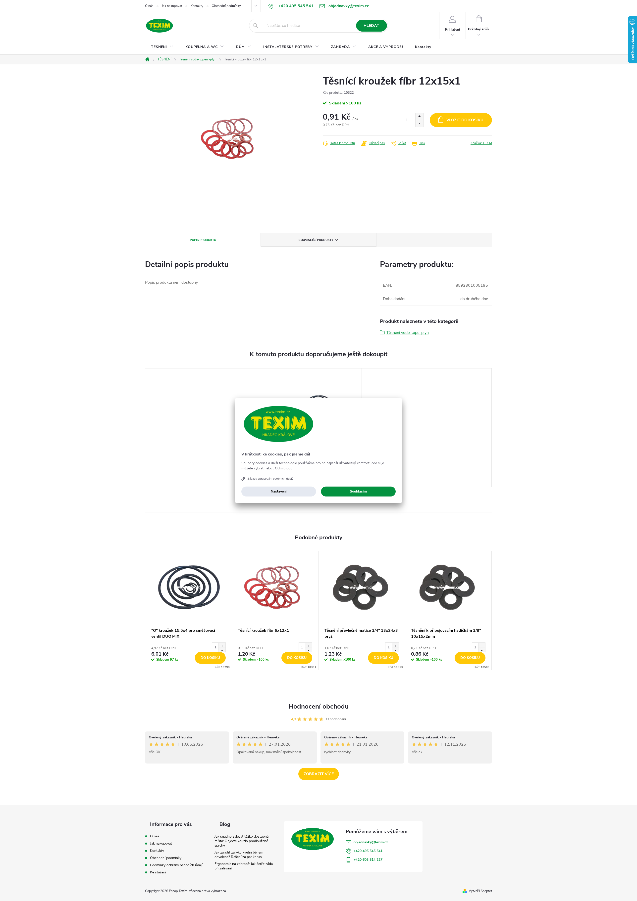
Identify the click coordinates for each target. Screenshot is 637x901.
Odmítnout (283, 468)
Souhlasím (358, 491)
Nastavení (279, 491)
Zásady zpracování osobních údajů (271, 479)
